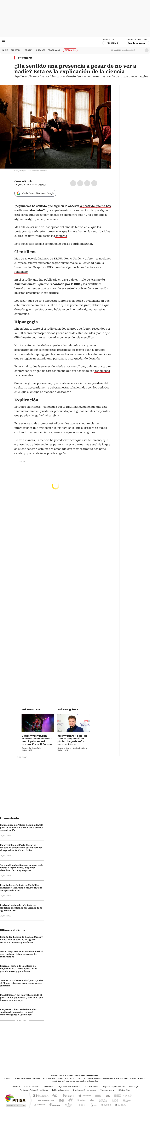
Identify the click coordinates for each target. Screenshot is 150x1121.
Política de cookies (60, 1090)
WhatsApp (94, 183)
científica (87, 337)
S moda (93, 1104)
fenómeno (21, 271)
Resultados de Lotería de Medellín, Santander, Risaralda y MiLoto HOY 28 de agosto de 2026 (21, 888)
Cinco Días (81, 1100)
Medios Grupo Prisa (15, 1105)
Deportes (16, 50)
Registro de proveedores (114, 1086)
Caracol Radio (75, 41)
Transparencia (107, 1090)
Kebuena (127, 1100)
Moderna (54, 1104)
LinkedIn (87, 183)
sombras (61, 235)
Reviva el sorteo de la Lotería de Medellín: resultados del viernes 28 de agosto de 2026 (21, 908)
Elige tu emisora (136, 43)
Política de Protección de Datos (34, 1090)
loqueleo (106, 1104)
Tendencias (24, 57)
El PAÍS (40, 1095)
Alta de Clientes (91, 1086)
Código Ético (124, 1090)
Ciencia (22, 461)
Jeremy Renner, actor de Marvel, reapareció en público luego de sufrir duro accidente (72, 740)
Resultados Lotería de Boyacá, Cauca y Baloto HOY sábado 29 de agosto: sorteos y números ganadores (21, 939)
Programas (54, 50)
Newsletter (140, 50)
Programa (112, 42)
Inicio (5, 50)
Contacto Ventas (32, 1086)
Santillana (67, 1095)
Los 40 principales (53, 1095)
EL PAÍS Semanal (102, 1100)
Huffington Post (45, 1100)
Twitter (80, 183)
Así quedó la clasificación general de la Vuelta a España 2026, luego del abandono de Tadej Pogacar (21, 867)
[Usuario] (147, 50)
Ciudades (40, 50)
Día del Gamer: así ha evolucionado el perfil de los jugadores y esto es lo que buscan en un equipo (21, 997)
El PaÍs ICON (80, 1104)
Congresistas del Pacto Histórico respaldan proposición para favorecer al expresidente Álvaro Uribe (21, 847)
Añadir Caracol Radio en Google (38, 193)
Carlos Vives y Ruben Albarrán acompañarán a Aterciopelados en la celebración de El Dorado (37, 740)
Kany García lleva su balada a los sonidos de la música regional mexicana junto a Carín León (18, 1012)
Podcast (28, 50)
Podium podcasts (68, 1104)
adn (117, 1095)
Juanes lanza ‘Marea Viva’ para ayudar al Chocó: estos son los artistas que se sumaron (21, 983)
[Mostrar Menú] (3, 41)
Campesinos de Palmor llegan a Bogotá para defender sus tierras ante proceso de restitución (21, 827)
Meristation (120, 1104)
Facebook (73, 183)
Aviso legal (134, 1086)
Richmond (39, 1104)
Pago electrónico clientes (69, 1086)
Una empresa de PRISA (15, 1098)
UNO (60, 1100)
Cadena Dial (91, 1100)
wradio (69, 1100)
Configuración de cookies (84, 1090)
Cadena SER (97, 1095)
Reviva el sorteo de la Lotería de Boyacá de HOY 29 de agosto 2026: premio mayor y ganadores (18, 968)
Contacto (15, 1086)
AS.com (107, 1095)
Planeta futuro (114, 1100)
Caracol (128, 1095)
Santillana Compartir (83, 1095)
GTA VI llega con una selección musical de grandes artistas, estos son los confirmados (21, 954)
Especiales (70, 50)
